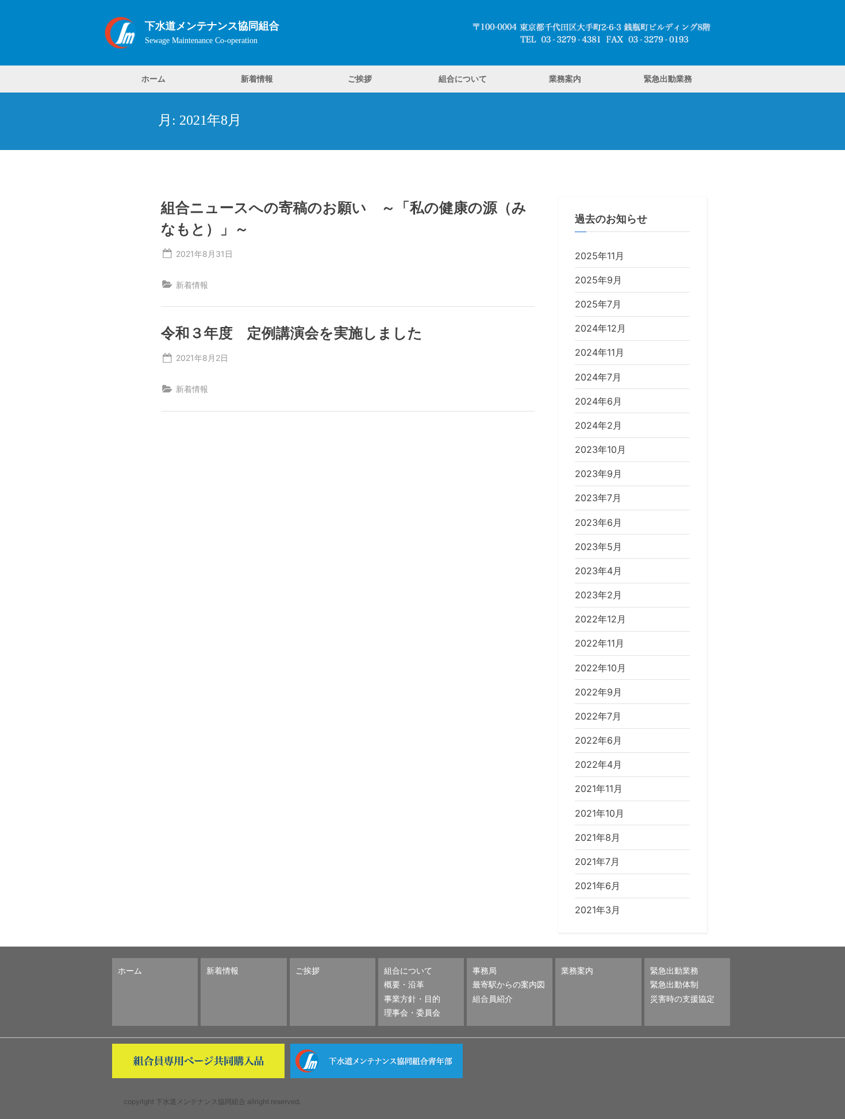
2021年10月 (599, 813)
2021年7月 (597, 861)
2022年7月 (598, 716)
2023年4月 (598, 570)
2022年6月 (598, 740)
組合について (463, 78)
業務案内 (565, 78)
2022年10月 (600, 668)
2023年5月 (598, 546)
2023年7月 (598, 497)
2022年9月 (598, 692)
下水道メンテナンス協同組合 (212, 26)
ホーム (153, 78)
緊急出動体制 (674, 984)
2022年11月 (599, 643)
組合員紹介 (493, 998)
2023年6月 (598, 522)
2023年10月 (600, 449)
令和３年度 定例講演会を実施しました (291, 332)
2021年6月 (597, 885)
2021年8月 (597, 837)
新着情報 (257, 78)
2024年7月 (598, 377)
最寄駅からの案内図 (509, 984)
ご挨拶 (360, 78)
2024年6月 (598, 401)
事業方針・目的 (412, 998)
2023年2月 (598, 595)
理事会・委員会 (412, 1012)
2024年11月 (599, 352)
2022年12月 (600, 619)
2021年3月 (597, 910)
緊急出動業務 (668, 78)
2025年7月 (598, 304)
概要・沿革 (404, 984)
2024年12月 (600, 328)
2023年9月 (598, 473)
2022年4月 (598, 764)
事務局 (485, 970)
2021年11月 (599, 788)
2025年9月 (598, 280)
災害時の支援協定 (682, 998)
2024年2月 (598, 425)
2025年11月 (599, 256)
